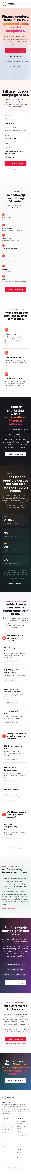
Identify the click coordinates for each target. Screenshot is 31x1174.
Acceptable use (21, 1152)
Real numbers (6, 1129)
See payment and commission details (15, 1043)
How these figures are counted (15, 578)
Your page (5, 1121)
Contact (4, 1147)
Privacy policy (21, 1147)
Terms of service (21, 1144)
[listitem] (15, 654)
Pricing (4, 1132)
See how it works (15, 56)
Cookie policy (20, 1149)
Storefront (5, 1124)
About (4, 1144)
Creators (21, 4)
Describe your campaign (16, 51)
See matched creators (15, 163)
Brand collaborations (8, 1127)
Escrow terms (21, 1155)
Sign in (27, 4)
